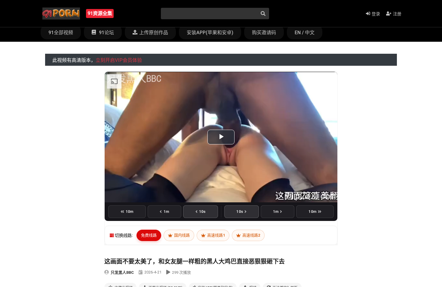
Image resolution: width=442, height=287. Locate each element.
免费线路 (149, 235)
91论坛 (106, 32)
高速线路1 (215, 235)
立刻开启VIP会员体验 (119, 60)
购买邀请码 (264, 32)
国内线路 (181, 235)
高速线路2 (250, 235)
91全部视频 (60, 32)
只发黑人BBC (122, 272)
